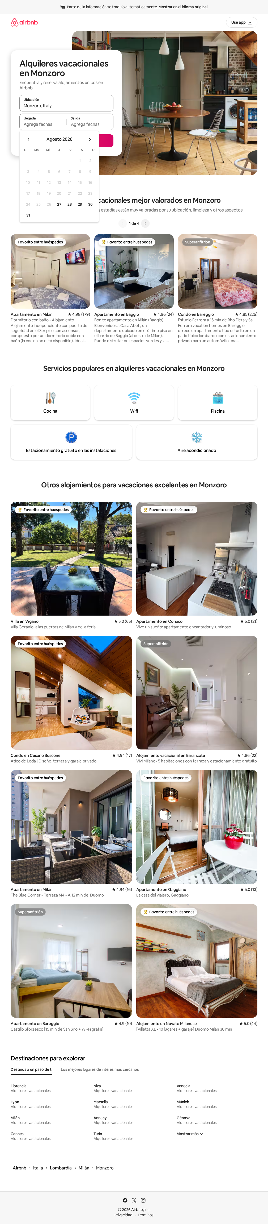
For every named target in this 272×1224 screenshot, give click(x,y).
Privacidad (123, 1215)
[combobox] (66, 105)
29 (80, 204)
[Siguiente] (145, 223)
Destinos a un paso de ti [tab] (31, 1069)
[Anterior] (122, 223)
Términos (146, 1215)
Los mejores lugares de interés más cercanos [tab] (100, 1069)
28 (69, 204)
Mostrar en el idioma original (183, 7)
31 (28, 215)
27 (59, 204)
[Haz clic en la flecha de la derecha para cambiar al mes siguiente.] (89, 139)
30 (90, 204)
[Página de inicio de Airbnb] (24, 22)
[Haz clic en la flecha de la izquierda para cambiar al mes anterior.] (28, 139)
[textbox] (43, 124)
